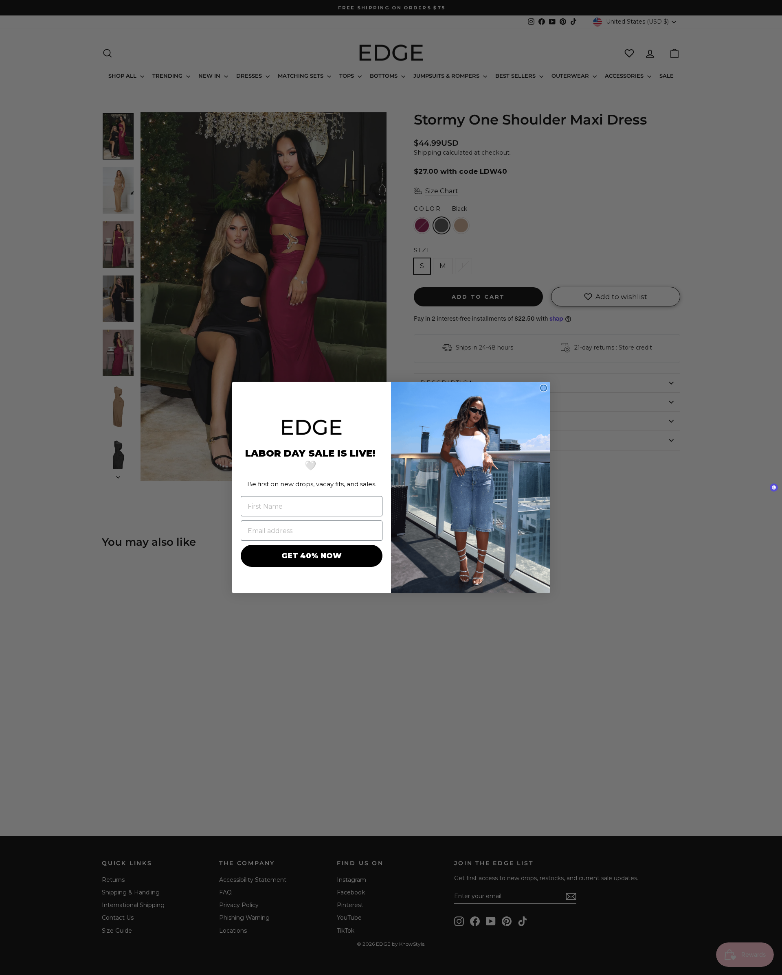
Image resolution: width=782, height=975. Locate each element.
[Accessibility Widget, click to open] (774, 487)
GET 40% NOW (311, 555)
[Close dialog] (543, 388)
